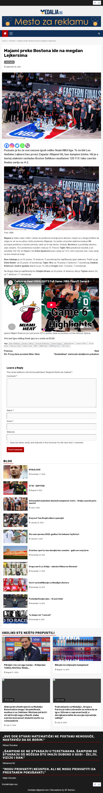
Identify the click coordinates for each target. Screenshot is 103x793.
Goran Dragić (56, 343)
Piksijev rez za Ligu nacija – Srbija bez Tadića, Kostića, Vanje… (25, 666)
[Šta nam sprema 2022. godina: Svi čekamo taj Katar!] (15, 536)
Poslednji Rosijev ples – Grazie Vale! (46, 599)
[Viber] (27, 145)
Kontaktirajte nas (10, 784)
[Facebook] (6, 145)
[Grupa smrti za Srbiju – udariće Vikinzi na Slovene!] (15, 568)
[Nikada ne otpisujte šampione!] (77, 649)
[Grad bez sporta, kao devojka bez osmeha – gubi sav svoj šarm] (15, 552)
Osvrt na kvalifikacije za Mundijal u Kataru (49, 583)
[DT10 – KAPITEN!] (15, 488)
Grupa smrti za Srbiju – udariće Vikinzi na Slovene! (53, 566)
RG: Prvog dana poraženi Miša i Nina (22, 352)
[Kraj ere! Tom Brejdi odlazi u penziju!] (15, 520)
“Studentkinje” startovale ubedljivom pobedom (76, 352)
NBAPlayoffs (54, 346)
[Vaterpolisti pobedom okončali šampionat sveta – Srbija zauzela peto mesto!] (15, 504)
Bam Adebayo (14, 343)
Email (10, 421)
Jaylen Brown (69, 343)
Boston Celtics (28, 343)
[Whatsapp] (22, 145)
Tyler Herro (65, 346)
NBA (35, 346)
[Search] (99, 33)
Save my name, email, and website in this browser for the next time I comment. (47, 442)
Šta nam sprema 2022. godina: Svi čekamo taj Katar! (54, 534)
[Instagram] (12, 145)
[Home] (5, 34)
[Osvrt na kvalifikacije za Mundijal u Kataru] (15, 585)
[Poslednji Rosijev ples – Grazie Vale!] (15, 601)
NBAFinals (43, 346)
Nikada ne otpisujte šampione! (71, 665)
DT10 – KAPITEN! (37, 486)
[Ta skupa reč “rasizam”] (15, 617)
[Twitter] (17, 145)
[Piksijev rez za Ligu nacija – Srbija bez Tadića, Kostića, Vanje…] (26, 649)
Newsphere (55, 790)
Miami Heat (27, 346)
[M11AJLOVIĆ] (15, 472)
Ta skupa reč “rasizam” (40, 615)
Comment (12, 376)
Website (11, 432)
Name (10, 410)
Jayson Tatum (81, 343)
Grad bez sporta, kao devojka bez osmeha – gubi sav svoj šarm (59, 550)
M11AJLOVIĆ (35, 470)
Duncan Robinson (42, 343)
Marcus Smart (15, 346)
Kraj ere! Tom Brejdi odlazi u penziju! (46, 518)
